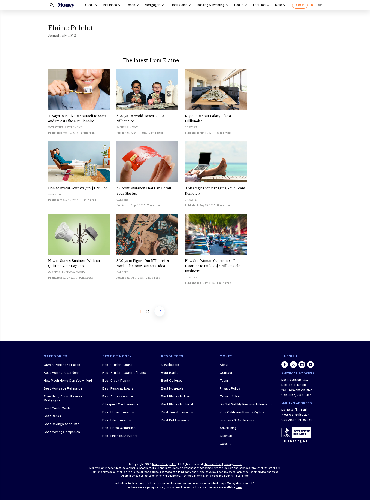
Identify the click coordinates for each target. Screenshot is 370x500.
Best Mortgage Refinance (63, 388)
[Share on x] (293, 364)
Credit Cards (178, 5)
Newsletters (170, 364)
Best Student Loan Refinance (124, 372)
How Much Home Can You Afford (68, 380)
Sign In (300, 4)
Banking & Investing (211, 5)
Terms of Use (230, 396)
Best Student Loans (117, 364)
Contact (226, 372)
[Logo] (66, 5)
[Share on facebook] (284, 364)
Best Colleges (172, 380)
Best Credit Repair (116, 380)
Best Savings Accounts (61, 424)
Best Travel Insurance (177, 412)
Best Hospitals (172, 388)
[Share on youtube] (310, 364)
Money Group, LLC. (164, 464)
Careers (225, 443)
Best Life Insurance (116, 420)
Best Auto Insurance (117, 396)
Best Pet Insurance (175, 420)
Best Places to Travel (177, 404)
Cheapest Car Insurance (120, 404)
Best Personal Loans (117, 388)
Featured (259, 5)
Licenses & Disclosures (237, 420)
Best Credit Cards (57, 408)
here (239, 487)
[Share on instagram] (301, 364)
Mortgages (152, 5)
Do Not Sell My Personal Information (246, 404)
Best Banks (52, 416)
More (278, 5)
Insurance (110, 5)
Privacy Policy (230, 388)
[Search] (52, 5)
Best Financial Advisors (119, 436)
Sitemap (226, 436)
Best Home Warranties (119, 428)
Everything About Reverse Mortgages (63, 398)
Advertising (228, 428)
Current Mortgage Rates (62, 364)
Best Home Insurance (118, 412)
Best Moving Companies (62, 432)
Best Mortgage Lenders (61, 372)
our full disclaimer (237, 475)
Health (238, 5)
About (224, 364)
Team (224, 380)
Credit (89, 5)
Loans (131, 5)
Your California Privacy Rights (242, 412)
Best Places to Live (175, 396)
